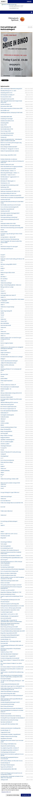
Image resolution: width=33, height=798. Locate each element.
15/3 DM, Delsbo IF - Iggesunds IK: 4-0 (10, 177)
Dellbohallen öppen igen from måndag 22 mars (12, 686)
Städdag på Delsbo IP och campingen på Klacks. (11, 369)
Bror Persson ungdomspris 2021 (8, 406)
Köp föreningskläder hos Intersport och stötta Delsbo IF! (12, 711)
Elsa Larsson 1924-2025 (6, 106)
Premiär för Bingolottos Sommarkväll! (10, 658)
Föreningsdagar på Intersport (8, 752)
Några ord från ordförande (7, 365)
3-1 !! (2, 329)
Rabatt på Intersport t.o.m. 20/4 (8, 90)
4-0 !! (2, 266)
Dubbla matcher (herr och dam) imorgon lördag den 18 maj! (11, 338)
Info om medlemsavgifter (7, 441)
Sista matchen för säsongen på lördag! (10, 225)
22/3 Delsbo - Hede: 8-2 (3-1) (8, 175)
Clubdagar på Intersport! (7, 248)
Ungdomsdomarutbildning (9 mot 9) (10, 219)
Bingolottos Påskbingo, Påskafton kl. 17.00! (11, 592)
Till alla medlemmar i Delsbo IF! (8, 384)
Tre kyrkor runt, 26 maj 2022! (8, 590)
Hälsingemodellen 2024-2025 (8, 223)
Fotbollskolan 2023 (5, 535)
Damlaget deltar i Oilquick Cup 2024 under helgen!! (11, 399)
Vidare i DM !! (4, 321)
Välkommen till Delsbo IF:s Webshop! (10, 691)
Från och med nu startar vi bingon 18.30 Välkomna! (10, 483)
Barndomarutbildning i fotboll (8, 594)
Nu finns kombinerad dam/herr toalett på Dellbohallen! (11, 552)
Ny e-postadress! (5, 565)
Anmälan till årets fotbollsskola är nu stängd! (12, 356)
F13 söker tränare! (5, 601)
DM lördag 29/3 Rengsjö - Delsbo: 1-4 (10, 172)
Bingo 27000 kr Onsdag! (6, 435)
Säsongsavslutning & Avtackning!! (9, 217)
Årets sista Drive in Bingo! (7, 462)
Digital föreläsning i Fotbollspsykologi (10, 239)
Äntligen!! (3, 358)
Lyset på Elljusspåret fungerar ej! (9, 637)
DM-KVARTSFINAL (5, 323)
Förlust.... (3, 229)
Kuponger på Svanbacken (7, 133)
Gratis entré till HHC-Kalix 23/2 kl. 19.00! (10, 610)
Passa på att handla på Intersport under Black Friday (12, 202)
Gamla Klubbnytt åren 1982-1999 (8, 769)
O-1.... (2, 309)
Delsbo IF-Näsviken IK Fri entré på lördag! (11, 452)
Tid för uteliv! (4, 544)
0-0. (2, 523)
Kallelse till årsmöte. (6, 395)
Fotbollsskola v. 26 (5, 183)
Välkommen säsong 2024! (7, 404)
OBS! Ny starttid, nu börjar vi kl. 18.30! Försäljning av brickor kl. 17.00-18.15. (12, 578)
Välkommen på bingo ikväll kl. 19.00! (9, 580)
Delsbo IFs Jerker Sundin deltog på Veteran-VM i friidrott (12, 259)
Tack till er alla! (4, 354)
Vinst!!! (2, 488)
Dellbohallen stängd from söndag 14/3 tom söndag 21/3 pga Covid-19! (11, 688)
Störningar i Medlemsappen (8, 765)
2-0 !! (2, 289)
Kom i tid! (3, 507)
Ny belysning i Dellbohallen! (7, 567)
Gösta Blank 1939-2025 (6, 116)
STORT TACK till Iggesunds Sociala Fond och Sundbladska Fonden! (11, 773)
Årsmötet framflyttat (6, 678)
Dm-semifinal (4, 278)
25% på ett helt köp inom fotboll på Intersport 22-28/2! (12, 696)
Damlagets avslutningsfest (7, 415)
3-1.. (2, 372)
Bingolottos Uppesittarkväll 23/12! (9, 633)
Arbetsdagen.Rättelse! (6, 542)
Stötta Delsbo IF (4, 413)
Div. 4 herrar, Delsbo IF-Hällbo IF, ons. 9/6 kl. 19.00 (11, 664)
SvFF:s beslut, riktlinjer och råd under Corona (11, 760)
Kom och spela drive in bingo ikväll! (9, 571)
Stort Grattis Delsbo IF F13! (7, 129)
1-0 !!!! (2, 317)
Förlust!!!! (3, 255)
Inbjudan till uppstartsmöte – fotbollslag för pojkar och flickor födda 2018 (11, 140)
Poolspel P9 (3, 448)
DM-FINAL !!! (3, 276)
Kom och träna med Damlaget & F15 (9, 207)
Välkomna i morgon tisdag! (7, 307)
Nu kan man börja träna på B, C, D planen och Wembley (12, 669)
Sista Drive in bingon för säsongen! (9, 246)
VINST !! (2, 274)
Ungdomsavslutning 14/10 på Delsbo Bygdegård (12, 569)
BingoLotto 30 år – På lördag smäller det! (11, 641)
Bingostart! (3, 538)
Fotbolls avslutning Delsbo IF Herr (9, 427)
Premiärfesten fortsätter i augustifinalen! (11, 734)
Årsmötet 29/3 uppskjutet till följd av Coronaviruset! (9, 758)
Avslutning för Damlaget (7, 118)
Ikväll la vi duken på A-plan (7, 164)
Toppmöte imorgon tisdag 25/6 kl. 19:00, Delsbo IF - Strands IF (12, 300)
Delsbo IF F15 (4, 125)
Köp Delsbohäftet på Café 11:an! (8, 193)
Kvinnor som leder (5, 582)
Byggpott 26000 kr (5, 437)
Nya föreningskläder (6, 546)
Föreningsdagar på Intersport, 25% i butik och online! (12, 646)
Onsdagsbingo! (4, 456)
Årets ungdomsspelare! (7, 380)
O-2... (2, 221)
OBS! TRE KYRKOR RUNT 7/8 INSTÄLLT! (9, 654)
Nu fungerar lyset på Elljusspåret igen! (10, 635)
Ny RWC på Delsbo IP (6, 104)
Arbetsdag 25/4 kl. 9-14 (6, 92)
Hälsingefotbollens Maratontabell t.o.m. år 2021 (12, 606)
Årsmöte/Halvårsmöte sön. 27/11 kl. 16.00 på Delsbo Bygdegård (11, 562)
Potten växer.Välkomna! (7, 511)
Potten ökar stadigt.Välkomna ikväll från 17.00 (12, 502)
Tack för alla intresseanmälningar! (9, 361)
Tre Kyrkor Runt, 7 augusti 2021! (8, 656)
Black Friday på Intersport (7, 706)
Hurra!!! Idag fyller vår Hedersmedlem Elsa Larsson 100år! (11, 241)
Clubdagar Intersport (6, 446)
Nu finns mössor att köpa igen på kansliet (11, 608)
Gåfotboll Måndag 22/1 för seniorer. (9, 402)
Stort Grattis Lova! (5, 110)
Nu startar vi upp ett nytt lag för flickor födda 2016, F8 (11, 234)
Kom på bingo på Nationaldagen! (8, 28)
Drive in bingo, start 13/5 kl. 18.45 (8, 155)
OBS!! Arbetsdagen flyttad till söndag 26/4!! (11, 88)
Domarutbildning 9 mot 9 (7, 135)
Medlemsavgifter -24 (6, 389)
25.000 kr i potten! (5, 443)
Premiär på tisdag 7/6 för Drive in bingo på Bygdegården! (11, 587)
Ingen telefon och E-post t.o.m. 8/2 (9, 614)
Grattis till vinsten (5, 417)
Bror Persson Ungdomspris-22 (8, 408)
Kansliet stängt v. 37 (5, 730)
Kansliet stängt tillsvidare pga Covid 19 (10, 702)
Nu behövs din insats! (6, 713)
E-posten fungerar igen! (7, 612)
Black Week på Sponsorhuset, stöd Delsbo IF (12, 708)
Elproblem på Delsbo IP (6, 722)
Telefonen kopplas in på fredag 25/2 (10, 603)
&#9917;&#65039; (5, 470)
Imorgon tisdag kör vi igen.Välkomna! (10, 492)
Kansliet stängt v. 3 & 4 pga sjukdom (9, 616)
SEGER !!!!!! (3, 297)
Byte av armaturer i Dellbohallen (9, 573)
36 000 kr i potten (5, 302)
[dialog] (16, 789)
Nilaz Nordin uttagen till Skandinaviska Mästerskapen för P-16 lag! (10, 624)
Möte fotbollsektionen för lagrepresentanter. (12, 166)
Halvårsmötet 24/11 (5, 199)
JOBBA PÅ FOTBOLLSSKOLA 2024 (8, 363)
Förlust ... (3, 376)
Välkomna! (3, 281)
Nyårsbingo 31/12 (5, 187)
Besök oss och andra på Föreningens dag (11, 142)
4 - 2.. (2, 382)
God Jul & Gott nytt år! (6, 189)
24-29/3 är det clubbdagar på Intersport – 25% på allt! (12, 681)
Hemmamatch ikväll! (6, 325)
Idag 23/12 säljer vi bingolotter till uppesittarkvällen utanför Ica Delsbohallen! (11, 620)
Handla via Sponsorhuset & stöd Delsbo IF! (11, 629)
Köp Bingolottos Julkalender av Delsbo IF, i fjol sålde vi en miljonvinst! (12, 777)
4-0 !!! (2, 341)
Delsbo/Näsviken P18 (6, 127)
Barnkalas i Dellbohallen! (7, 397)
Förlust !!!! (3, 257)
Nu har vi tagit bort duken (7, 343)
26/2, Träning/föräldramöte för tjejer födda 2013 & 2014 (11, 101)
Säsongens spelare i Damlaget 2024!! (10, 213)
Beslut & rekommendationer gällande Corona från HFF (12, 754)
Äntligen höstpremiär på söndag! (9, 736)
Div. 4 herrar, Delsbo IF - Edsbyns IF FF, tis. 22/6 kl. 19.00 (12, 660)
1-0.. (2, 476)
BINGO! (2, 425)
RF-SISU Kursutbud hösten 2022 (8, 575)
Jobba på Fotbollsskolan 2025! (8, 168)
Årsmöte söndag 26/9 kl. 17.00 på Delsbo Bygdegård (11, 649)
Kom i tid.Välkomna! (6, 500)
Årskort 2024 (4, 350)
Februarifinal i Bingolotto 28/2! (8, 693)
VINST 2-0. (3, 335)
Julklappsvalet (4, 779)
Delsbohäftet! (4, 231)
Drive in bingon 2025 (6, 131)
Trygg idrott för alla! (5, 732)
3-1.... (2, 244)
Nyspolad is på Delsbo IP (7, 767)
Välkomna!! (3, 515)
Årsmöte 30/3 (4, 179)
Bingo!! (2, 474)
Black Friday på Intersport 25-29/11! (9, 627)
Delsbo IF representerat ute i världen (10, 151)
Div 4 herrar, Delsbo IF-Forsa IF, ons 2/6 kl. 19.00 (12, 667)
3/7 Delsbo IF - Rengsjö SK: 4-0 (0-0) (10, 149)
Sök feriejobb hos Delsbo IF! (7, 95)
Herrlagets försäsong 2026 (7, 99)
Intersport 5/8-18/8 (5, 144)
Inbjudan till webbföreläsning (8, 746)
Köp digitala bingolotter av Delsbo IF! (10, 748)
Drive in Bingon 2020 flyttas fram (8, 744)
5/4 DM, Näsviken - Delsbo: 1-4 (8, 170)
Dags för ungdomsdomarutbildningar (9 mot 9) (12, 597)
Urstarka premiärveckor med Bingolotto (10, 728)
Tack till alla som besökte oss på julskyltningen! (12, 197)
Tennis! (2, 315)
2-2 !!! (2, 270)
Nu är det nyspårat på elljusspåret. (9, 410)
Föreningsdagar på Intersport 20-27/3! (10, 599)
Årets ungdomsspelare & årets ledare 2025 (11, 108)
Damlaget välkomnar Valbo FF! (8, 295)
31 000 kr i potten (5, 423)
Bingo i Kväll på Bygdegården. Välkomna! (11, 285)
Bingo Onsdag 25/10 (6, 429)
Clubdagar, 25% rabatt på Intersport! (10, 550)
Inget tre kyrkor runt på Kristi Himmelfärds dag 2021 (12, 672)
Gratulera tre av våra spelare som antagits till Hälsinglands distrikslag (12, 347)
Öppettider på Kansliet (6, 738)
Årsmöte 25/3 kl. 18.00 (6, 97)
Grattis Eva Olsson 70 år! (7, 652)
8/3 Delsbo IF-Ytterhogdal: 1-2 (8, 181)
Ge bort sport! (4, 559)
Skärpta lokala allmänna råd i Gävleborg (11, 716)
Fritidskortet (3, 137)
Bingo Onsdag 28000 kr (6, 431)
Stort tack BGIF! (4, 433)
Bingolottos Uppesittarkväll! (7, 209)
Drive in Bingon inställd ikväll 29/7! (9, 146)
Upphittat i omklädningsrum (7, 439)
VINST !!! (3, 304)
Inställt (2, 313)
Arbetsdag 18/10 (5, 123)
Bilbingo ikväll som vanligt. (7, 287)
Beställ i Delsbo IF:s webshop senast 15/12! (11, 195)
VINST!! (2, 367)
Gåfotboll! (3, 419)
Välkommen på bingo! (6, 496)
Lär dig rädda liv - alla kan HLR (8, 237)
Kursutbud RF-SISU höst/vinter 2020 (9, 724)
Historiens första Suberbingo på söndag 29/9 (12, 227)
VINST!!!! (3, 525)
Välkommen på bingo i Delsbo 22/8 (9, 479)
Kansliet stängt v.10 (5, 763)
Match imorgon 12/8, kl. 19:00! (8, 272)
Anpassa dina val (6, 792)
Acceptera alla (26, 795)
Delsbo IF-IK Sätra (5, 333)
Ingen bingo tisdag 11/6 (6, 311)
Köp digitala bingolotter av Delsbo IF (9, 750)
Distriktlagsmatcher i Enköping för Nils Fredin (11, 112)
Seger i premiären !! (6, 352)
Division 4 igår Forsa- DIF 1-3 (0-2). (9, 533)
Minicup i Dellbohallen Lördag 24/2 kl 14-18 (11, 393)
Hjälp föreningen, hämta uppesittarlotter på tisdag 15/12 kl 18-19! (11, 699)
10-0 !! (2, 464)
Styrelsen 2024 (4, 374)
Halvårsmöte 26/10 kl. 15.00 (7, 121)
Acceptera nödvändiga (13, 795)
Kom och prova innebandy (7, 460)
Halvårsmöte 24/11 (5, 211)
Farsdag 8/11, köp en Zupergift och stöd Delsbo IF (13, 718)
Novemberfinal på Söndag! (7, 704)
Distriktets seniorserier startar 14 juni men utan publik (12, 741)
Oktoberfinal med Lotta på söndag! (9, 720)
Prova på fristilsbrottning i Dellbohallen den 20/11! (13, 631)
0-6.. (2, 262)
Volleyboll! (3, 454)
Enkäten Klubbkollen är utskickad (9, 159)
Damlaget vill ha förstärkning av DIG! (9, 185)
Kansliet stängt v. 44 (6, 639)
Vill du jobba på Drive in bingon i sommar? (11, 585)
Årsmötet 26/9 (4, 643)
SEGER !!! (3, 268)
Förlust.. (2, 450)
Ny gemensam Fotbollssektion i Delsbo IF (11, 555)
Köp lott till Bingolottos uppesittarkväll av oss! (12, 557)
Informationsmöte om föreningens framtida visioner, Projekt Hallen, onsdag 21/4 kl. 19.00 (11, 676)
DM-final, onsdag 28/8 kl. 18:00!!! (8, 264)
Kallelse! (3, 421)
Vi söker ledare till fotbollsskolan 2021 (10, 684)
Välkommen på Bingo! (6, 283)
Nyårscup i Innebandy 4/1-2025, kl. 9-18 (10, 191)
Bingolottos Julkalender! (7, 215)
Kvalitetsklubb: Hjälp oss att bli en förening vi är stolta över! (12, 161)
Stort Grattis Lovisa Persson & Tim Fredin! (11, 205)
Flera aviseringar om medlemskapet (10, 387)
